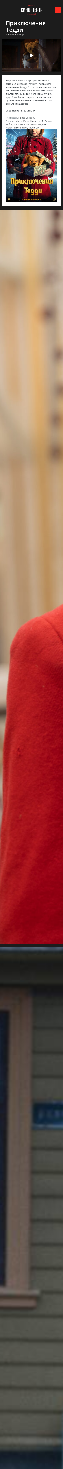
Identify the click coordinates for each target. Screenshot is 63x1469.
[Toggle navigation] (58, 10)
